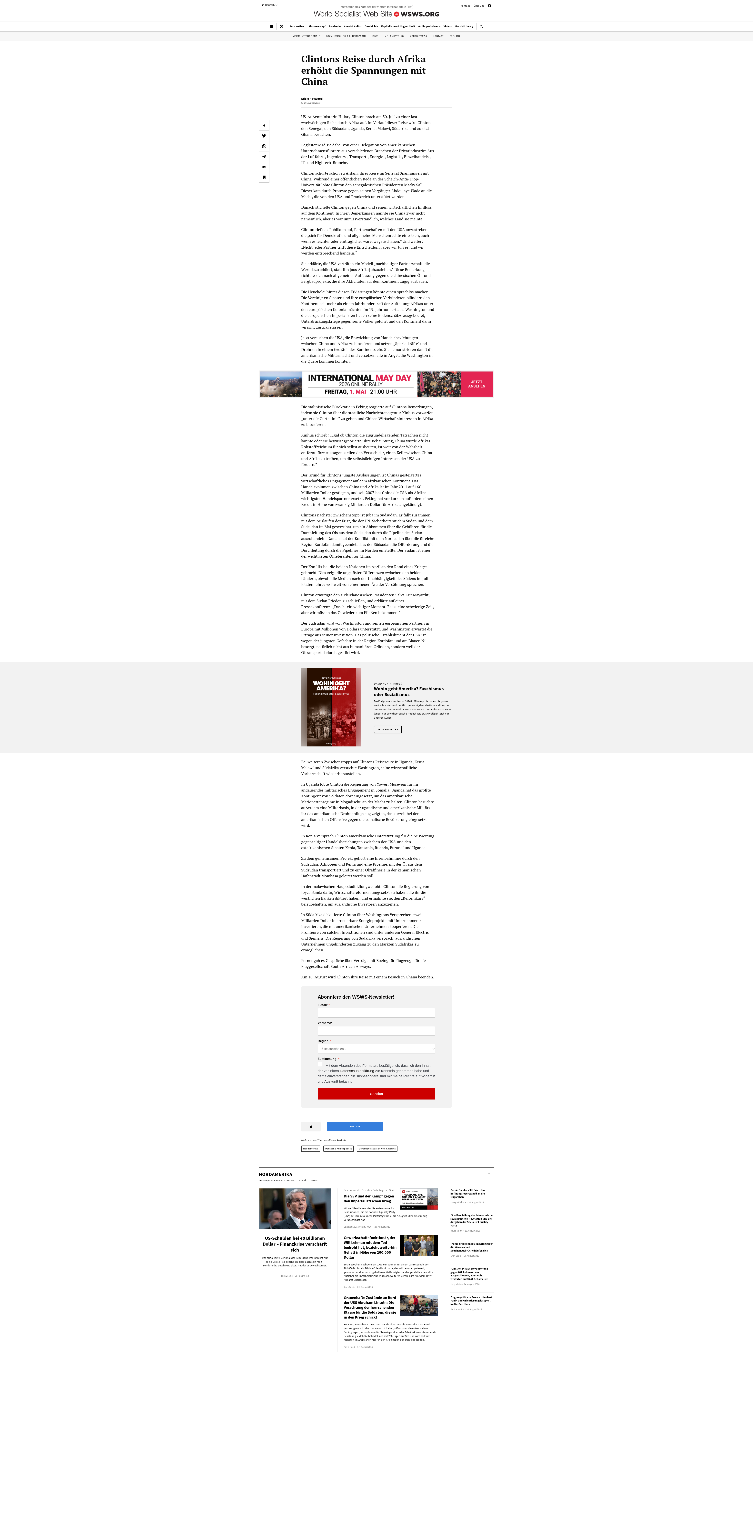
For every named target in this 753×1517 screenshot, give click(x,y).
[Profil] (489, 6)
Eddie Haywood (312, 99)
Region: (323, 1041)
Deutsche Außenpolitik (338, 1148)
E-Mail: (323, 1005)
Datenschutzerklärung (357, 1071)
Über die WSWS (418, 35)
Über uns (479, 5)
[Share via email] (264, 167)
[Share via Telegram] (264, 156)
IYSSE (375, 35)
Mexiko (314, 1180)
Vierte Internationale (306, 35)
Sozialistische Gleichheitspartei (346, 35)
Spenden (455, 35)
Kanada (302, 1180)
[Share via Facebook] (264, 125)
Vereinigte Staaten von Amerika (377, 1148)
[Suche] (481, 28)
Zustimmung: (327, 1059)
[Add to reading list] (264, 177)
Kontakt (465, 5)
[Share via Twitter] (264, 136)
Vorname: (325, 1023)
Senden (376, 1094)
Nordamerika (310, 1148)
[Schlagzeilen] (281, 28)
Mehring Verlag (394, 35)
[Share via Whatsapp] (264, 146)
